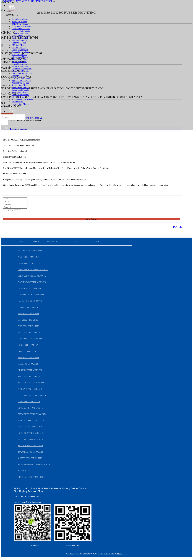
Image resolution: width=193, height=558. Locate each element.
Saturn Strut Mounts (20, 92)
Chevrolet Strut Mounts (21, 26)
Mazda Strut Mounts (20, 66)
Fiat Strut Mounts (19, 43)
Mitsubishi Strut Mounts (22, 69)
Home (11, 6)
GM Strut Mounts (19, 45)
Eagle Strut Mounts (20, 38)
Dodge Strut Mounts (20, 33)
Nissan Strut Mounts (20, 71)
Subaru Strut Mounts (20, 87)
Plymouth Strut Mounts (21, 80)
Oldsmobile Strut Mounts (22, 73)
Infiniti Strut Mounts (20, 57)
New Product (17, 102)
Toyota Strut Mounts (20, 95)
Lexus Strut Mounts (20, 64)
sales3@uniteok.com (31, 502)
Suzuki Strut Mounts (20, 90)
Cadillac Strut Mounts (21, 31)
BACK (177, 227)
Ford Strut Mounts (19, 40)
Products (14, 10)
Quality (13, 107)
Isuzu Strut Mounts (19, 54)
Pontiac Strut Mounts (20, 83)
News (11, 109)
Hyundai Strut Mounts (21, 52)
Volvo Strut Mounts (20, 97)
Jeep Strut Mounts (19, 59)
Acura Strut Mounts (20, 19)
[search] (4, 122)
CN (6, 127)
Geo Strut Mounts (19, 47)
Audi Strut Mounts (19, 21)
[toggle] (54, 1)
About (12, 8)
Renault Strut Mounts (20, 85)
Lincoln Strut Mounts (20, 104)
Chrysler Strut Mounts (21, 29)
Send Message (91, 219)
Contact (13, 111)
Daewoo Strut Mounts (21, 36)
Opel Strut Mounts (19, 76)
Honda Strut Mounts (20, 50)
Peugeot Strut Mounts (21, 78)
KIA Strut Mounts (19, 62)
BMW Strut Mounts (20, 24)
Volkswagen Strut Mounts (22, 99)
